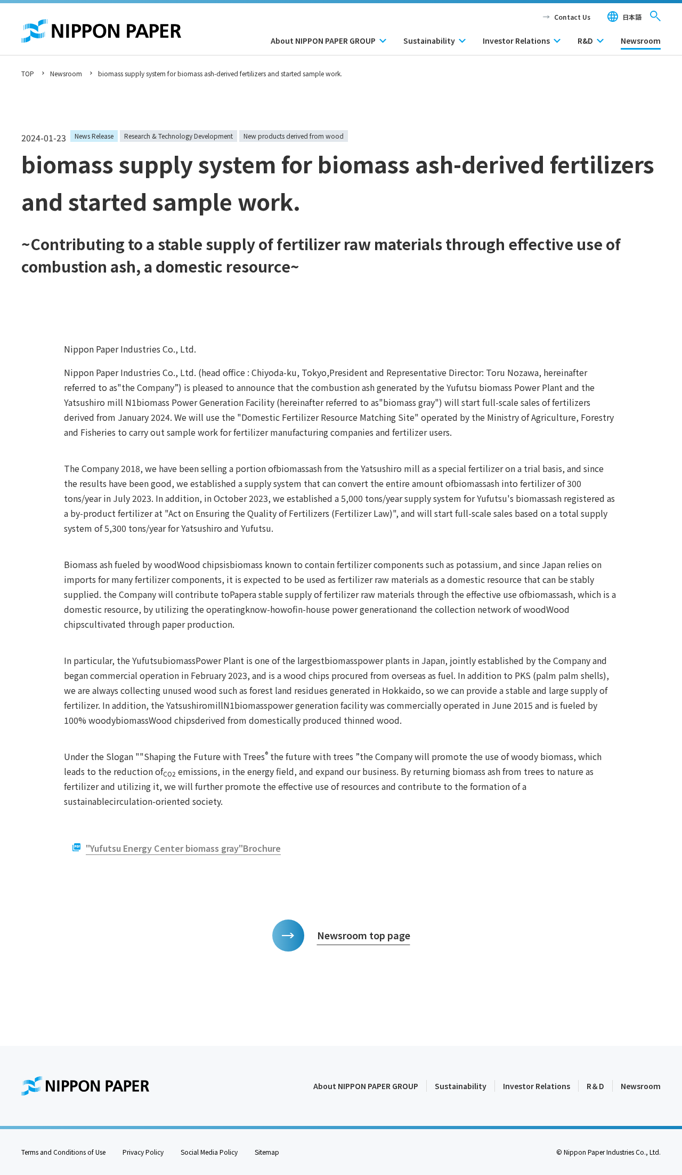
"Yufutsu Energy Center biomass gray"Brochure (183, 848)
